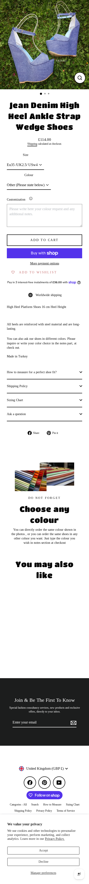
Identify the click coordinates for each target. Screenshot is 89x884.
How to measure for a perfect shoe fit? (32, 372)
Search (35, 804)
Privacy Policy (44, 810)
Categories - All (18, 804)
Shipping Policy (17, 386)
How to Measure (52, 804)
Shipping (32, 143)
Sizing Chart (15, 400)
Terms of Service (66, 810)
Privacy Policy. (55, 838)
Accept (43, 850)
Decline (43, 861)
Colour (28, 175)
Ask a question (16, 414)
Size (25, 155)
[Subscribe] (72, 722)
